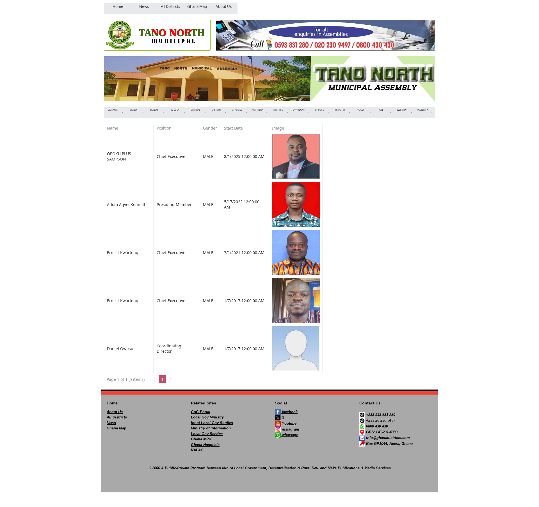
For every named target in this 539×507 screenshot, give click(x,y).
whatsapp (289, 435)
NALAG (197, 450)
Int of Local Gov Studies (212, 423)
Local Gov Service (207, 434)
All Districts (117, 417)
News (111, 423)
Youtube (288, 423)
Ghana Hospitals (205, 445)
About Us (115, 412)
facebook (289, 412)
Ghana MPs (201, 439)
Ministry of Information (211, 428)
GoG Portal (200, 412)
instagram (290, 429)
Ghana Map (116, 428)
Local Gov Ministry (207, 417)
